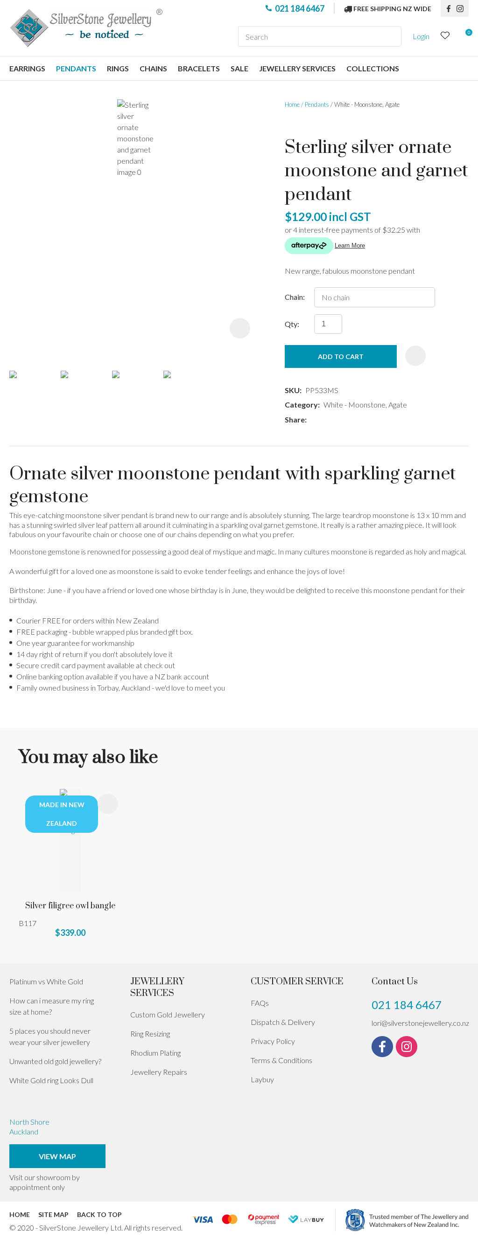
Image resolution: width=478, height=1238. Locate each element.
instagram (463, 8)
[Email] (338, 419)
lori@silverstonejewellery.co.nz (420, 1022)
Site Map (53, 1214)
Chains (153, 68)
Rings (118, 68)
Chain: (295, 296)
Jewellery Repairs (158, 1071)
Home (292, 104)
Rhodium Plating (155, 1052)
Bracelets (199, 68)
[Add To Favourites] (415, 356)
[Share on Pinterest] (352, 419)
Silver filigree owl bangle (70, 906)
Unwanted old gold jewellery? (55, 1061)
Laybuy (262, 1079)
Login (421, 36)
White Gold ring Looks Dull (51, 1080)
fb (449, 8)
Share (295, 419)
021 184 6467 (299, 8)
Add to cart (341, 356)
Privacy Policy (273, 1041)
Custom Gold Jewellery (167, 1014)
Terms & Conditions (281, 1060)
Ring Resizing (150, 1033)
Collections (372, 68)
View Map (57, 1156)
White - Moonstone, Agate (367, 104)
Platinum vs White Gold (46, 981)
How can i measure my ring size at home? (51, 1006)
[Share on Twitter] (324, 419)
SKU (292, 390)
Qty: (292, 323)
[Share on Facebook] (312, 420)
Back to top (99, 1214)
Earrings (27, 68)
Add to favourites (108, 804)
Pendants (76, 68)
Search (390, 36)
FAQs (260, 1002)
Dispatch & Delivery (283, 1021)
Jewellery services (297, 68)
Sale (239, 68)
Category (301, 404)
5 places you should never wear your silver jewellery (50, 1036)
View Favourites (445, 36)
